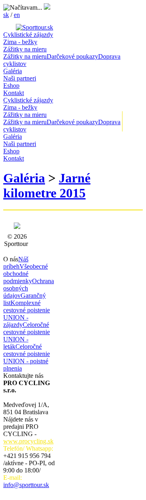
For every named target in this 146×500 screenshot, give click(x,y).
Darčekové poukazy (72, 56)
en (17, 14)
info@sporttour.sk (26, 484)
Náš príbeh (15, 263)
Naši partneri (19, 78)
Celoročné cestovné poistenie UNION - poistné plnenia (26, 357)
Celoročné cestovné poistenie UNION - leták (26, 335)
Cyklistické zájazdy (28, 34)
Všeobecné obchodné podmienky (25, 273)
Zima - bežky (20, 41)
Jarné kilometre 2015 (46, 185)
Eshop (11, 85)
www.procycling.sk (28, 441)
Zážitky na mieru (25, 49)
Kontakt (13, 92)
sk (6, 14)
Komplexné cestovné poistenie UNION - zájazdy (26, 313)
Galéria (12, 71)
